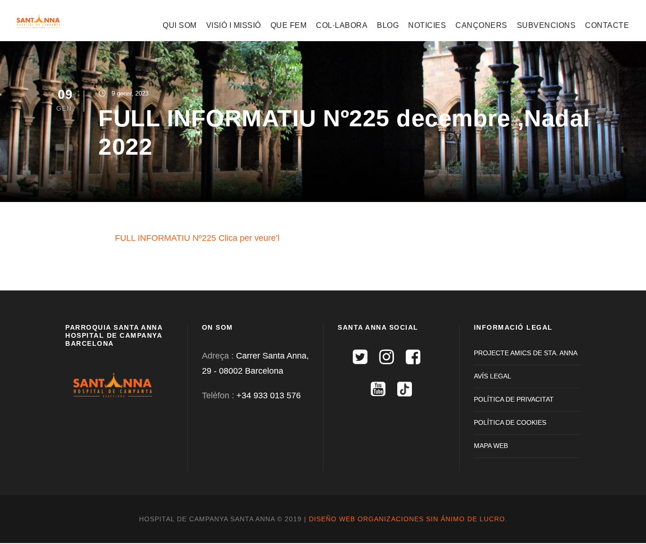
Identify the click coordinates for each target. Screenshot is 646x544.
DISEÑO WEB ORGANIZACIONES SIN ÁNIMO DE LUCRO (407, 519)
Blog (388, 25)
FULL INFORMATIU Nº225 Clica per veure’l (197, 238)
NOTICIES (427, 25)
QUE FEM (289, 25)
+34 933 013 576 (268, 395)
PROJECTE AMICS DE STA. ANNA (525, 353)
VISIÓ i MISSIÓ (233, 25)
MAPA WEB (491, 445)
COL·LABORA (341, 25)
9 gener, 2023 (130, 93)
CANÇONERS (481, 25)
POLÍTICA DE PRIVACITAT (514, 399)
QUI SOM (180, 25)
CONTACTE (607, 25)
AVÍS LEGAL (492, 376)
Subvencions (546, 25)
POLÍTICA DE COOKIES (510, 422)
